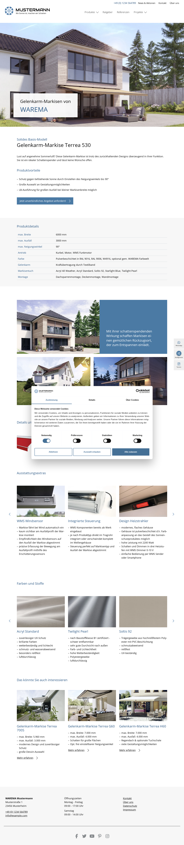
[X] (84, 836)
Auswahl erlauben (92, 452)
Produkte (90, 12)
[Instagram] (107, 836)
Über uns (174, 3)
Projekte (138, 12)
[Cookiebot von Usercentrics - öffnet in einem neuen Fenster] (138, 391)
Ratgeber (108, 12)
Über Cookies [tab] (132, 400)
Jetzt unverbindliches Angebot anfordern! (43, 200)
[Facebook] (76, 836)
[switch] (77, 441)
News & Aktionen (146, 3)
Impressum (129, 809)
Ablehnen (53, 452)
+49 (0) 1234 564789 (125, 3)
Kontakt (162, 3)
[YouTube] (92, 836)
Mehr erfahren (25, 757)
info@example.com (16, 815)
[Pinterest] (99, 836)
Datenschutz (130, 805)
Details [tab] (92, 400)
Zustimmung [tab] (52, 400)
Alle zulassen (130, 452)
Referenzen (123, 12)
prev (10, 515)
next (173, 515)
